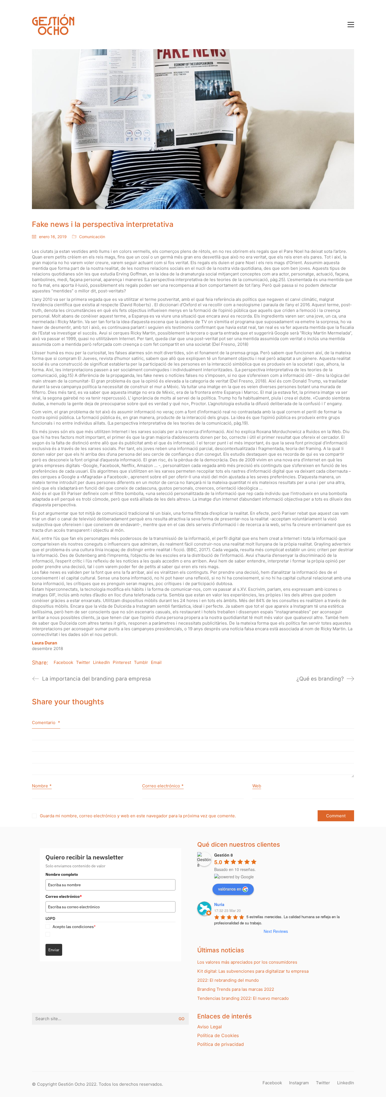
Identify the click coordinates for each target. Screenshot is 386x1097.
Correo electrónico (163, 785)
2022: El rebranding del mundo (228, 980)
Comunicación (92, 236)
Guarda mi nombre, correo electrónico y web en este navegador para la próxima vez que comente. (138, 815)
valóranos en (229, 889)
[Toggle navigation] (351, 25)
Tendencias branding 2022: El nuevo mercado (243, 998)
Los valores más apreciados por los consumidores (247, 962)
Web (256, 785)
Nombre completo (61, 874)
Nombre (42, 785)
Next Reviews (276, 931)
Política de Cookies (218, 1035)
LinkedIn (101, 662)
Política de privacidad (220, 1044)
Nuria (219, 904)
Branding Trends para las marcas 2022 (235, 989)
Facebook (63, 662)
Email (156, 662)
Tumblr (141, 662)
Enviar (53, 949)
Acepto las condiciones (74, 926)
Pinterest (122, 662)
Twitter (83, 662)
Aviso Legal (209, 1026)
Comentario (46, 722)
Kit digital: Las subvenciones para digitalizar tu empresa (253, 971)
